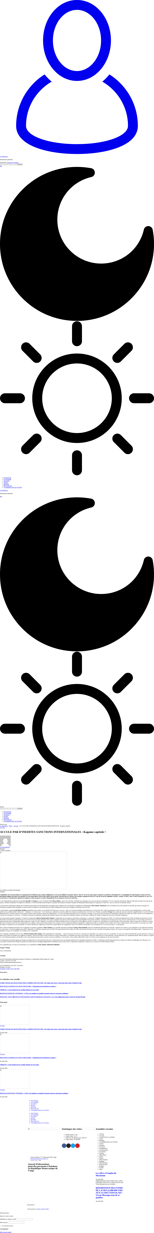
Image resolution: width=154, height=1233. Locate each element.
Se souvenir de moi (7, 1226)
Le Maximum (4, 156)
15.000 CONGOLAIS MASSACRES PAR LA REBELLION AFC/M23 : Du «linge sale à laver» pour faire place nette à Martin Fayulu (41, 983)
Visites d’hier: (69, 1136)
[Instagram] (68, 1145)
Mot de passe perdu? (6, 1232)
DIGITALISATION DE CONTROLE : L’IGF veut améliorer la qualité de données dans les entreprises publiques (34, 993)
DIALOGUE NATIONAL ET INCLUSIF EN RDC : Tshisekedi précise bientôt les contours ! (28, 986)
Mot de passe (3, 1222)
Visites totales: (69, 1139)
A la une (2, 827)
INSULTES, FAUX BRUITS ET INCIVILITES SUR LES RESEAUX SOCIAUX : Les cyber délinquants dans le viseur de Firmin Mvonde (42, 997)
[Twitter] (73, 1145)
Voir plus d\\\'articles (12, 162)
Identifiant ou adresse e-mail (8, 1219)
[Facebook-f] (64, 1145)
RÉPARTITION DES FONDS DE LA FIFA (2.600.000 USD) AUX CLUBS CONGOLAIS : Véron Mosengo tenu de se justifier (109, 1193)
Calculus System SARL (42, 1209)
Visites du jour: (69, 1134)
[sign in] (77, 153)
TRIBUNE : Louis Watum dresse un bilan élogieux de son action (19, 990)
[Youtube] (77, 1145)
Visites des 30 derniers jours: (73, 1138)
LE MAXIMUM (5, 847)
